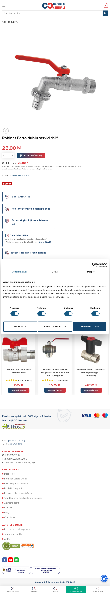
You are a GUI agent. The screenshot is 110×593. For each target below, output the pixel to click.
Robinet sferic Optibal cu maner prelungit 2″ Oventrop (91, 372)
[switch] (41, 313)
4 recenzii (26, 380)
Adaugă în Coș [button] (19, 390)
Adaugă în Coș (33, 155)
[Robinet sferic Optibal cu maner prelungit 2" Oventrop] (91, 349)
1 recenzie (63, 380)
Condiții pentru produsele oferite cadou (23, 498)
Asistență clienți (11, 503)
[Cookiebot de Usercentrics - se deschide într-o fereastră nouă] (94, 263)
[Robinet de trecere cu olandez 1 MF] (19, 349)
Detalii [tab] (55, 271)
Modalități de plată (13, 488)
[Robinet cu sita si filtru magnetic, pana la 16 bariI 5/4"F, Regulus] (55, 349)
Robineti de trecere (20, 175)
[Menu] (4, 5)
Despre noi (9, 474)
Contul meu (9, 517)
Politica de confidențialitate (17, 529)
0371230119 (16, 444)
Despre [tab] (91, 271)
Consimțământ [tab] (19, 271)
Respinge (20, 326)
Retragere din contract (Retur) (18, 493)
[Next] (108, 362)
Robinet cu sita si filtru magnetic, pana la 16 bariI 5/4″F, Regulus (55, 372)
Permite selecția (55, 326)
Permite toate (90, 326)
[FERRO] (7, 184)
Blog (6, 512)
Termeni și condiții (13, 534)
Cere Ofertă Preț (19, 235)
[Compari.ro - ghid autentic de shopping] (18, 546)
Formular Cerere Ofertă (15, 479)
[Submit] (105, 13)
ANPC (7, 539)
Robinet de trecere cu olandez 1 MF (19, 371)
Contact (8, 507)
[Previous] (2, 362)
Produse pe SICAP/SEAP (16, 483)
